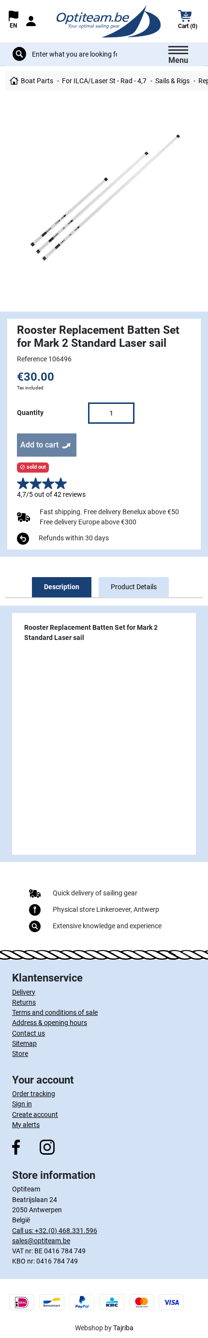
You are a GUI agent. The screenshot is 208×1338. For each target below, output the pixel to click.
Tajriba (123, 1328)
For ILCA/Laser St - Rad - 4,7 (104, 81)
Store (20, 1053)
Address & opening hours (49, 1022)
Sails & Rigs (172, 81)
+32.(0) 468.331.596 (66, 1230)
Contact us (28, 1033)
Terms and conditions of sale (55, 1012)
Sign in (22, 1104)
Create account (35, 1114)
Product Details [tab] (134, 587)
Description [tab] (61, 587)
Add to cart (39, 444)
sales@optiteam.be (41, 1241)
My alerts (26, 1125)
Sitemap (24, 1043)
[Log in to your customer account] (31, 21)
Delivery (23, 992)
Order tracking (33, 1094)
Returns (24, 1002)
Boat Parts (37, 81)
